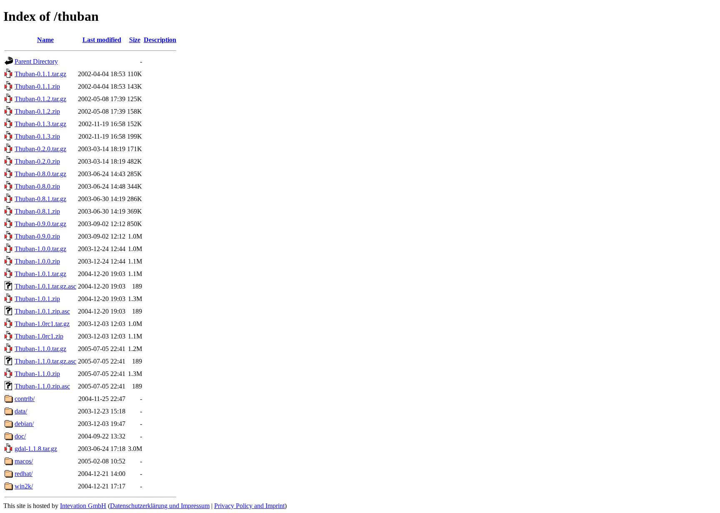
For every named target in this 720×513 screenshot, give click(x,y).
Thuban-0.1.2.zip (37, 111)
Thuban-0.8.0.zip (37, 186)
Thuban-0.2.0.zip (37, 161)
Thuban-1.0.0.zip (37, 261)
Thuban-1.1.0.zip (37, 373)
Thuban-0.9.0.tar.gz (40, 223)
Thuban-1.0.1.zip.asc (42, 311)
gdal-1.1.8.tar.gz (36, 448)
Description (160, 39)
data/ (21, 411)
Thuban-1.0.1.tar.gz (40, 273)
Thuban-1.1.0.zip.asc (42, 386)
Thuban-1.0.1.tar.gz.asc (45, 286)
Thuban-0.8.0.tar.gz (40, 173)
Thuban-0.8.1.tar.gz (40, 198)
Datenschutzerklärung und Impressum (160, 505)
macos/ (24, 461)
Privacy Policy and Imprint (249, 505)
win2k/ (24, 486)
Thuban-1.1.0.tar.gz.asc (45, 361)
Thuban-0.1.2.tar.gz (40, 98)
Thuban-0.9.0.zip (37, 236)
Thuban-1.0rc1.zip (39, 336)
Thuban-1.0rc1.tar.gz (42, 323)
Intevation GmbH (83, 505)
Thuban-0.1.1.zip (37, 86)
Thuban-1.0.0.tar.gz (40, 248)
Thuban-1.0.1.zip (37, 298)
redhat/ (23, 473)
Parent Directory (36, 61)
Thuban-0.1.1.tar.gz (40, 73)
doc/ (20, 436)
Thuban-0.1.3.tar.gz (40, 123)
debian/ (24, 423)
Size (134, 39)
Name (45, 39)
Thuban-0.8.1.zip (37, 211)
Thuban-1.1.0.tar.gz (40, 348)
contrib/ (25, 398)
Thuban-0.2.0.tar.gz (40, 148)
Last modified (101, 39)
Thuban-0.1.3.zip (37, 136)
